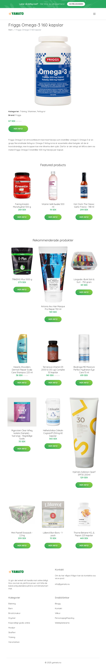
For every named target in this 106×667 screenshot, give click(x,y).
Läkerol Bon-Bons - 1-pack (53, 534)
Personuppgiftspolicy (64, 618)
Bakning (12, 603)
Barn (10, 608)
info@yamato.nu (62, 584)
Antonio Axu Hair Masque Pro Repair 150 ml (53, 307)
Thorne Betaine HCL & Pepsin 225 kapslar (84, 534)
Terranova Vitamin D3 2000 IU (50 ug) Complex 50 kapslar (53, 370)
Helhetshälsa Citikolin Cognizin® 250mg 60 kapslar (53, 433)
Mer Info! (18, 129)
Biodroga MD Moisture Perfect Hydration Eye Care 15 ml (84, 370)
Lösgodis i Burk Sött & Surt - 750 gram (84, 280)
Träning (23, 111)
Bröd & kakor (14, 613)
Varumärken (14, 642)
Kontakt (58, 608)
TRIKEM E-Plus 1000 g (22, 279)
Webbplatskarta (62, 623)
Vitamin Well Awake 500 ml (53, 205)
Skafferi (12, 632)
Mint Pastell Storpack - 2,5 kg (22, 534)
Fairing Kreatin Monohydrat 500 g (22, 205)
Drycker (12, 618)
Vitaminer (32, 111)
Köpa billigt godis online (19, 623)
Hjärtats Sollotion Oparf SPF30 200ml (84, 473)
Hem (10, 30)
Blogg (57, 603)
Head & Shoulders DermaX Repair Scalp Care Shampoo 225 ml (22, 370)
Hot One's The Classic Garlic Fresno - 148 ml (84, 205)
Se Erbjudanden (76, 4)
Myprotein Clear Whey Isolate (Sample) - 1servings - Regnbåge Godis (22, 434)
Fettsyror (41, 111)
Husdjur (11, 627)
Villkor (57, 613)
